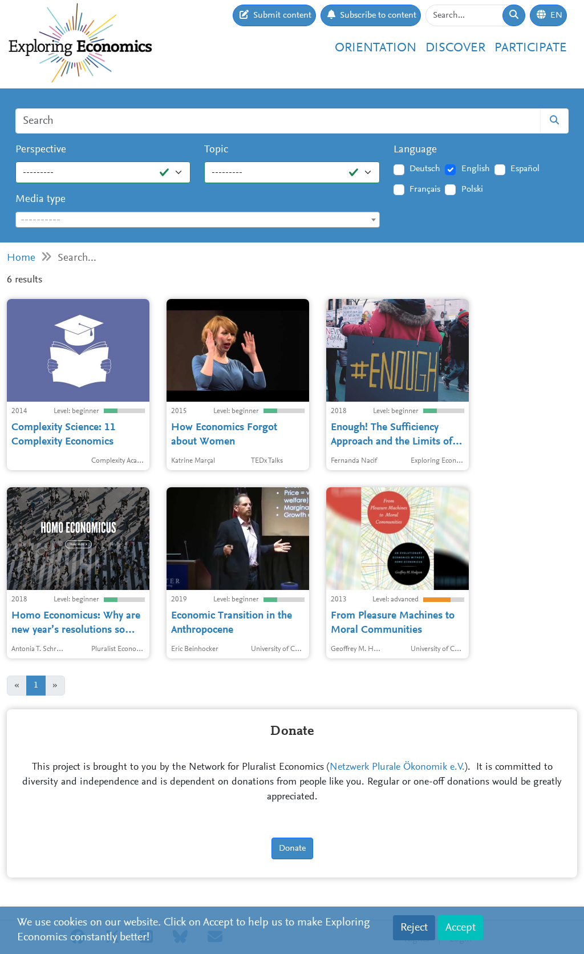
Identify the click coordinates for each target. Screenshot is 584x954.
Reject (414, 927)
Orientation (375, 48)
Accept (460, 927)
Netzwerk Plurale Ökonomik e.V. (397, 767)
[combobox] (197, 220)
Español (525, 168)
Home (21, 258)
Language (415, 149)
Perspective (40, 149)
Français (424, 189)
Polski (472, 189)
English (475, 168)
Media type (40, 199)
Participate (530, 48)
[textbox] (197, 220)
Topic (216, 149)
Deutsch (424, 168)
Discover (455, 48)
